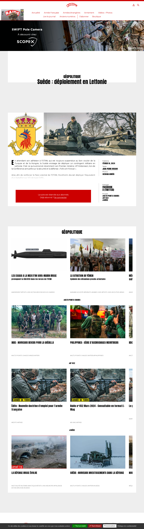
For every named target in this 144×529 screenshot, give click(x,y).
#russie (39, 292)
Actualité (36, 13)
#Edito (14, 422)
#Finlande (58, 486)
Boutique (96, 16)
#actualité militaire (19, 486)
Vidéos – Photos (105, 13)
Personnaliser (109, 526)
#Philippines (98, 355)
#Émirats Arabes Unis (92, 292)
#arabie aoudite (76, 292)
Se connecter (60, 197)
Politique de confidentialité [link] (127, 526)
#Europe (49, 486)
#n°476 (36, 355)
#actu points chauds (110, 195)
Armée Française (51, 13)
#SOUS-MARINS (49, 292)
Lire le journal (49, 16)
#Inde (31, 355)
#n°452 (105, 198)
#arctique (32, 486)
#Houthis (115, 292)
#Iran (122, 292)
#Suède (105, 200)
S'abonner (84, 16)
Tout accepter (80, 526)
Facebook (107, 187)
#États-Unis (26, 292)
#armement (16, 292)
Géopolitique (72, 232)
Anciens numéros (67, 16)
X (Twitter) (108, 190)
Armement (89, 13)
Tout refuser (96, 526)
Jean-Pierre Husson (110, 168)
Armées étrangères (71, 13)
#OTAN (33, 292)
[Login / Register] (133, 5)
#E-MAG (73, 422)
